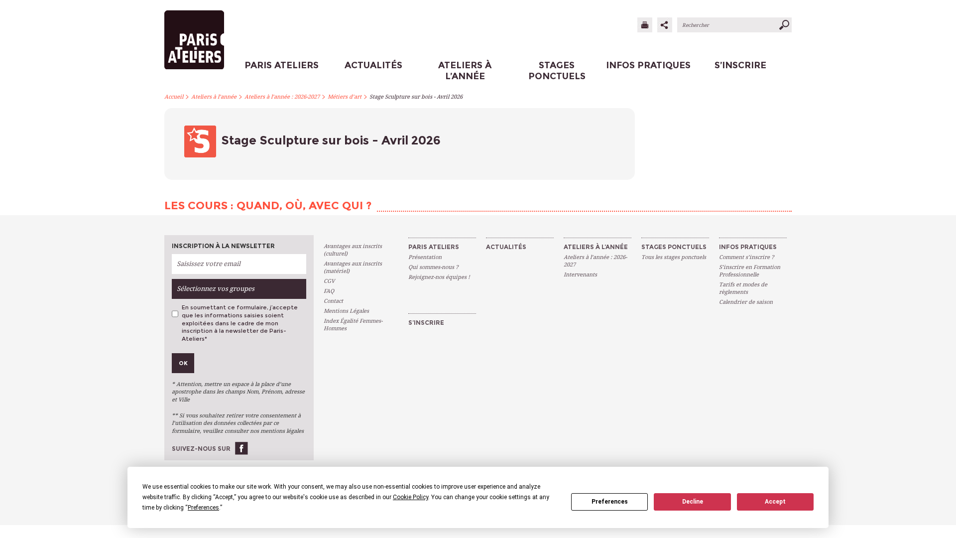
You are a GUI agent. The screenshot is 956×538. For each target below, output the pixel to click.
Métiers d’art (344, 97)
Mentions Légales (346, 311)
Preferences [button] (203, 507)
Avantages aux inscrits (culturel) (353, 250)
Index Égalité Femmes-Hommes (353, 325)
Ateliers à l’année (214, 97)
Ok (183, 363)
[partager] (664, 24)
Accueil (173, 97)
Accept (775, 501)
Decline (692, 501)
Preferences (610, 501)
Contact (333, 301)
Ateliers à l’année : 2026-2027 (282, 97)
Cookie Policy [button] (410, 497)
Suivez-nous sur (201, 448)
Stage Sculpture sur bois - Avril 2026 (416, 97)
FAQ (329, 291)
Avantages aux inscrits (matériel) (353, 267)
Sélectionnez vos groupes (215, 288)
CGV (329, 281)
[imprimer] (644, 24)
